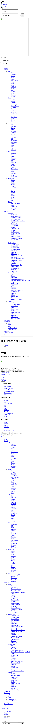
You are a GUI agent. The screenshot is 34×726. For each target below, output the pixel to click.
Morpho (13, 165)
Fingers (13, 128)
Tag (12, 194)
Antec (12, 82)
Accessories (14, 214)
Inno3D (13, 143)
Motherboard (14, 271)
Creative (13, 112)
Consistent (14, 104)
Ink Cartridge (14, 254)
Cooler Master (15, 106)
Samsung (13, 186)
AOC (12, 84)
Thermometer (15, 309)
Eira (12, 124)
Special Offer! (4, 708)
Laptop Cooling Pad (16, 265)
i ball (12, 148)
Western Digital (15, 203)
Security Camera (15, 304)
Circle (12, 99)
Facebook (3, 377)
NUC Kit (13, 285)
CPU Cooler (14, 225)
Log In (6, 717)
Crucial (13, 115)
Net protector (14, 169)
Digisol (13, 118)
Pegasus (13, 173)
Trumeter (13, 199)
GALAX (13, 132)
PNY (12, 175)
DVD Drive (14, 235)
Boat (12, 93)
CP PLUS (14, 113)
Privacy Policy (8, 394)
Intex (12, 147)
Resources (7, 321)
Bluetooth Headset (16, 217)
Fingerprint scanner (16, 238)
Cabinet (13, 222)
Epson (9, 123)
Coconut (13, 109)
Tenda (13, 195)
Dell (12, 121)
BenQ (12, 90)
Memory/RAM (15, 266)
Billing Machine (15, 219)
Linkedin (3, 380)
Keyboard (14, 257)
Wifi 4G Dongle (15, 318)
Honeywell (14, 140)
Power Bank (14, 296)
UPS (12, 313)
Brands (6, 69)
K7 (12, 154)
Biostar (13, 91)
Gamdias (13, 134)
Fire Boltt (13, 126)
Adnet (13, 76)
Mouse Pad (14, 277)
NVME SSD (14, 284)
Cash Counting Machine (18, 221)
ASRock (13, 87)
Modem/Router (15, 268)
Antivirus (10, 213)
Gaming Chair (12, 243)
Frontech (13, 131)
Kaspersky (14, 153)
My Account (7, 386)
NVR (12, 282)
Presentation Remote (16, 290)
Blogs (9, 326)
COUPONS (11, 325)
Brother (13, 96)
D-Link (13, 120)
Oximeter (13, 287)
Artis (12, 85)
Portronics (14, 176)
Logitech (13, 162)
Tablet (13, 310)
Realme (13, 183)
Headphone (14, 250)
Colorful (13, 102)
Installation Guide (12, 328)
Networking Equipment (17, 279)
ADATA (13, 74)
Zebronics (14, 206)
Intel (12, 145)
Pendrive (13, 288)
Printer (13, 295)
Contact (6, 331)
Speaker (13, 307)
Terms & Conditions (9, 391)
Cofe (12, 110)
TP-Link (13, 197)
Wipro (13, 205)
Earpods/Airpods (15, 236)
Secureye (13, 187)
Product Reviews (12, 329)
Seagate (13, 191)
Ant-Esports (14, 80)
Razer (12, 181)
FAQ (9, 323)
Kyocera (13, 156)
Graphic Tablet (15, 246)
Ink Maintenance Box (17, 255)
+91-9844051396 (5, 373)
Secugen (13, 189)
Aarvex (13, 73)
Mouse (13, 276)
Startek (13, 192)
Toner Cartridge (15, 312)
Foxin (12, 129)
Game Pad (14, 241)
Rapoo (13, 180)
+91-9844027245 (5, 374)
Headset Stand (15, 247)
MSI (12, 167)
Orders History (8, 390)
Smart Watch (14, 306)
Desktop (13, 230)
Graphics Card (15, 244)
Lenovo (13, 159)
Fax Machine (14, 239)
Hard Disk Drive (15, 249)
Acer (9, 71)
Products (6, 211)
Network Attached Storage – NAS (20, 280)
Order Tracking (8, 332)
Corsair (13, 101)
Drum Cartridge (15, 233)
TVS (12, 200)
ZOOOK (13, 208)
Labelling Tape (15, 263)
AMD (12, 79)
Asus (12, 88)
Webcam (13, 315)
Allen (12, 77)
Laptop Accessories (16, 260)
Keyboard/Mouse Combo (18, 258)
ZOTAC (13, 210)
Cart (5, 713)
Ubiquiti (10, 202)
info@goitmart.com (10, 1)
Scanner (10, 301)
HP (12, 139)
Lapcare (13, 158)
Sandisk (13, 184)
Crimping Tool (15, 228)
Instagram (3, 379)
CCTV (13, 227)
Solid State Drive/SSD (17, 299)
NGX (12, 170)
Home (6, 68)
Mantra (13, 164)
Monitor (13, 269)
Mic (12, 274)
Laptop (13, 262)
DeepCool (14, 117)
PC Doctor (14, 172)
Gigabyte (13, 137)
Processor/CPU (15, 291)
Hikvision (14, 142)
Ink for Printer (15, 252)
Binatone (13, 95)
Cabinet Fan (14, 224)
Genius (13, 136)
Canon (9, 98)
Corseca (13, 107)
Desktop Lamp (15, 232)
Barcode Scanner (16, 216)
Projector (13, 293)
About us (6, 427)
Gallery (6, 334)
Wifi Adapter (14, 317)
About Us (7, 320)
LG (12, 161)
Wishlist (6, 714)
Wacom (6, 411)
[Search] (22, 15)
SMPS (13, 302)
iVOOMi (13, 150)
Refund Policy (8, 393)
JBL (9, 151)
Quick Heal (11, 178)
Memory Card (11, 273)
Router (13, 298)
